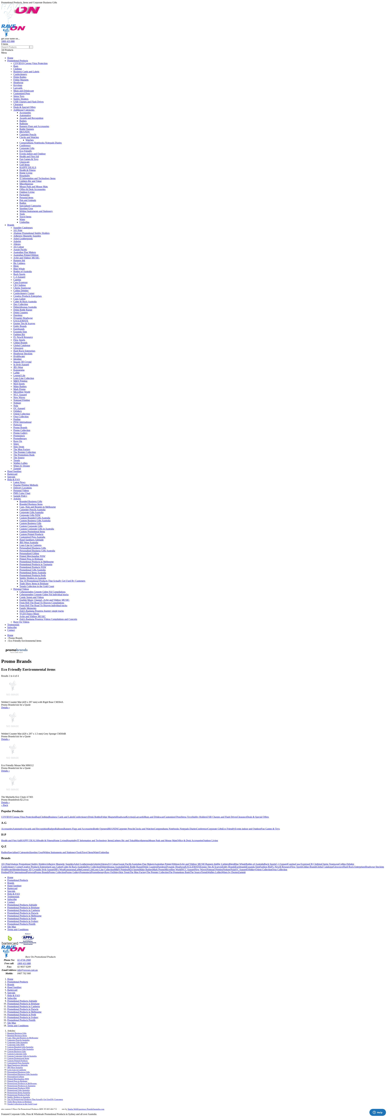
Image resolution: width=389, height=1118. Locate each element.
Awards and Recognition (31, 118)
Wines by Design (21, 466)
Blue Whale (19, 268)
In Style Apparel (21, 364)
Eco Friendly (25, 151)
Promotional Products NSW (32, 567)
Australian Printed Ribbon (25, 255)
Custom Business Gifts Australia (34, 520)
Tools (22, 214)
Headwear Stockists (22, 353)
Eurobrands (18, 329)
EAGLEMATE (20, 320)
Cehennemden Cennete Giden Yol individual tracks (44, 594)
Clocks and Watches (29, 137)
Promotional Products (17, 60)
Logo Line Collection (23, 378)
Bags (15, 66)
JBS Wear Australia (28, 542)
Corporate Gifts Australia (31, 512)
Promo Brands (20, 427)
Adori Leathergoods (23, 238)
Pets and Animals (27, 200)
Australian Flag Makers (24, 252)
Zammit (17, 468)
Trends (16, 460)
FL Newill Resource (23, 337)
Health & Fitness (27, 170)
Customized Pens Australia (32, 537)
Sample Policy (20, 496)
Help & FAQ (13, 479)
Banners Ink (19, 260)
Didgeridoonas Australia (25, 307)
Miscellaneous (26, 184)
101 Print (17, 230)
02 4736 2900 (24, 960)
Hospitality (24, 175)
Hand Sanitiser (14, 471)
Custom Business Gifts (30, 523)
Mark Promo (19, 389)
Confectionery (20, 74)
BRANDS (24, 132)
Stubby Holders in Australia (32, 578)
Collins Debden (20, 290)
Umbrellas (24, 222)
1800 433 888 (8, 41)
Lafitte (16, 372)
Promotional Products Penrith (21, 924)
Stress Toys (18, 96)
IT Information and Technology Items (37, 178)
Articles (17, 498)
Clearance (18, 104)
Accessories (25, 112)
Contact (11, 630)
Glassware (24, 162)
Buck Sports (19, 274)
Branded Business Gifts (30, 501)
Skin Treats (18, 446)
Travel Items (25, 216)
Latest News (19, 482)
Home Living (25, 173)
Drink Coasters (20, 312)
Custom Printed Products (31, 534)
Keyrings (17, 85)
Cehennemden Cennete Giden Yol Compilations (42, 591)
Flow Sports (19, 340)
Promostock (19, 435)
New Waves (19, 397)
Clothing (17, 69)
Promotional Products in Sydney (22, 921)
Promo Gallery (20, 433)
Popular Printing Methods (25, 485)
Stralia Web (72, 1109)
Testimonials (13, 624)
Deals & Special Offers (24, 107)
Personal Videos (21, 490)
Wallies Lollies (20, 463)
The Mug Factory (21, 449)
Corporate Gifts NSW (29, 515)
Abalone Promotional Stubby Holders (31, 233)
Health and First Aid (29, 156)
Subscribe (12, 627)
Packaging (24, 194)
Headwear (18, 82)
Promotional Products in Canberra (23, 910)
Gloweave (18, 348)
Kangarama (18, 370)
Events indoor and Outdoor (32, 153)
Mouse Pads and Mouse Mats (33, 186)
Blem (16, 266)
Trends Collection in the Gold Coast (36, 586)
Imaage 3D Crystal (22, 361)
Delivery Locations (22, 487)
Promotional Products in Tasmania (35, 564)
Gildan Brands (20, 342)
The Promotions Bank (23, 455)
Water (22, 219)
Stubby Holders (20, 99)
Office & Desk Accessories (32, 189)
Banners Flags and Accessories (34, 126)
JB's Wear (18, 367)
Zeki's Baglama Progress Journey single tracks (41, 611)
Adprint (17, 241)
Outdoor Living (26, 192)
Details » (5, 707)
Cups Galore (19, 299)
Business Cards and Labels (26, 71)
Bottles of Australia (22, 271)
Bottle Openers (26, 129)
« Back (4, 805)
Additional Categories (23, 110)
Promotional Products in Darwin (22, 913)
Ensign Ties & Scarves (24, 323)
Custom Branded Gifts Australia (34, 518)
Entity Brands (20, 326)
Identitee (17, 359)
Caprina (17, 279)
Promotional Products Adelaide (22, 905)
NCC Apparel (20, 394)
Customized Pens (21, 93)
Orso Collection (21, 416)
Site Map (11, 926)
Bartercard (12, 474)
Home (10, 58)
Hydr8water (19, 356)
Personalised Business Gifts (32, 548)
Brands (10, 225)
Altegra (17, 244)
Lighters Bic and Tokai (30, 181)
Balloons (23, 123)
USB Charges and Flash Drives (28, 101)
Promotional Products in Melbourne (36, 561)
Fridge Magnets (20, 79)
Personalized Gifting (29, 553)
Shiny (16, 444)
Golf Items (24, 164)
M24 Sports (19, 383)
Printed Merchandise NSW (32, 556)
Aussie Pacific (20, 249)
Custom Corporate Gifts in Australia (36, 529)
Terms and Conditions (17, 929)
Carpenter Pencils (27, 134)
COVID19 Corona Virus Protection (30, 63)
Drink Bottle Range (22, 309)
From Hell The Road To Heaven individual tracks (43, 605)
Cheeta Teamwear (22, 288)
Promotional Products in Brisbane (23, 907)
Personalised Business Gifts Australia (37, 550)
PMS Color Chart (21, 493)
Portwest (17, 424)
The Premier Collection (24, 452)
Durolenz (17, 315)
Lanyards (17, 88)
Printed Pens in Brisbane (31, 559)
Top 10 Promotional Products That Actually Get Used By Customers (52, 581)
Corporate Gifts (26, 148)
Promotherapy (20, 438)
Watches (30, 140)
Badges (23, 121)
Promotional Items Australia (32, 572)
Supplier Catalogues (23, 227)
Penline (17, 419)
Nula (15, 405)
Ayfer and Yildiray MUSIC (26, 257)
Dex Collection (20, 304)
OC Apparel (19, 408)
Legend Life (19, 375)
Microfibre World (21, 392)
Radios (22, 203)
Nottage (17, 403)
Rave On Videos (21, 622)
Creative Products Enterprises (27, 296)
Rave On (17, 441)
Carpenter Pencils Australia (32, 509)
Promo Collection (21, 430)
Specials (11, 476)
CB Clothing (19, 285)
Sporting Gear (26, 208)
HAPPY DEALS (27, 167)
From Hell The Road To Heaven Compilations (41, 602)
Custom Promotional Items (32, 531)
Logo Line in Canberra (30, 545)
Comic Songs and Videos (31, 597)
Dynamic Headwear (23, 318)
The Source (18, 457)
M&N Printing (20, 381)
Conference (25, 145)
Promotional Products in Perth (21, 918)
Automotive (25, 115)
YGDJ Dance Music (29, 613)
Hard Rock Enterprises (24, 351)
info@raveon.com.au (27, 970)
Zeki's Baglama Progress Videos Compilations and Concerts (48, 619)
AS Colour (18, 247)
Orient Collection (21, 414)
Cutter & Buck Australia (25, 301)
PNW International (22, 422)
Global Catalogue (21, 345)
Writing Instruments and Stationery (36, 211)
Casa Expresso (20, 282)
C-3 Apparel (19, 277)
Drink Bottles (19, 77)
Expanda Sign (20, 331)
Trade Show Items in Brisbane (33, 583)
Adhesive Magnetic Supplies (27, 236)
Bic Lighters (19, 263)
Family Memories (27, 608)
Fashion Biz (19, 334)
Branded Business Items (31, 504)
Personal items (26, 197)
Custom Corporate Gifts (30, 526)
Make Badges (20, 386)
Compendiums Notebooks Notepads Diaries (40, 142)
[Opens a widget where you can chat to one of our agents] (377, 1112)
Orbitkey (17, 411)
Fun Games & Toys (28, 159)
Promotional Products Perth (32, 575)
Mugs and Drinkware (23, 90)
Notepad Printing (21, 400)
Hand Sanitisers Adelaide (31, 539)
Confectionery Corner (23, 293)
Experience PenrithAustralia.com (90, 1109)
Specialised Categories (30, 205)
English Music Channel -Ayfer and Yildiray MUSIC (44, 600)
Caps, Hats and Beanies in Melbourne (37, 507)
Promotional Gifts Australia (32, 570)
